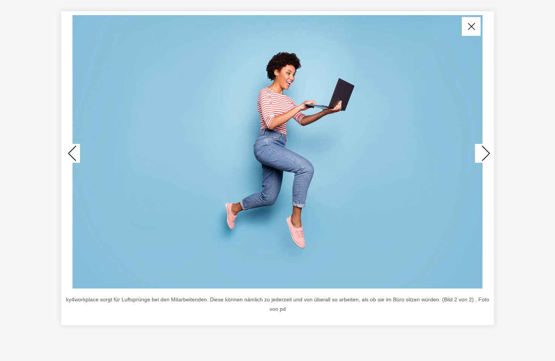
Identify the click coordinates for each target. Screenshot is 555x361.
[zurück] (72, 153)
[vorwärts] (482, 153)
